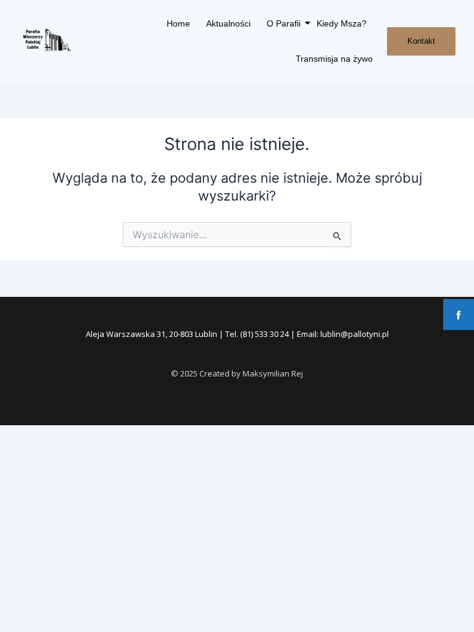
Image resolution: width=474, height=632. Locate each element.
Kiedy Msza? (342, 23)
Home (178, 23)
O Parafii (284, 23)
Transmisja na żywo (334, 59)
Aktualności (228, 23)
